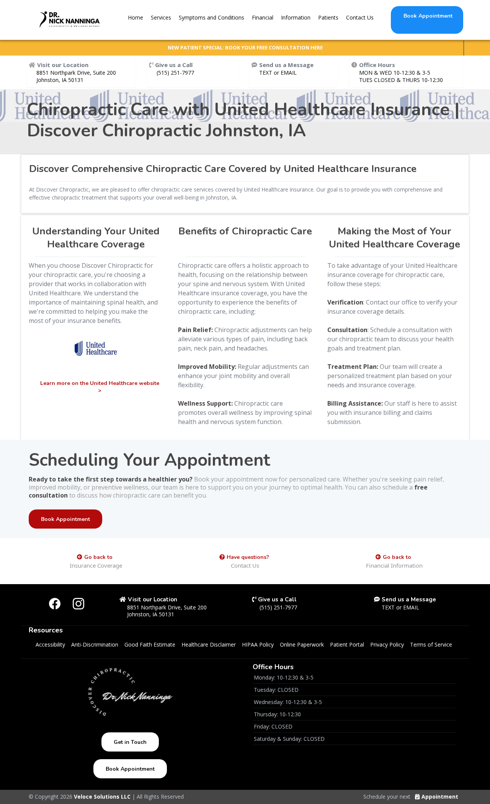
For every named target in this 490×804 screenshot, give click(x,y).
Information (295, 17)
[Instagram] (78, 604)
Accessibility (50, 644)
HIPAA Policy (258, 644)
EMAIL (289, 72)
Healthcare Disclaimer (208, 644)
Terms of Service (431, 644)
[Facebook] (55, 604)
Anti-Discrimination (94, 644)
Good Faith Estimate (149, 644)
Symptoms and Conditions (211, 17)
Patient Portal (347, 644)
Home (135, 17)
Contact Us (360, 17)
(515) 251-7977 (175, 72)
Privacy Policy (387, 644)
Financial (262, 17)
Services (161, 17)
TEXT (266, 72)
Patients (328, 17)
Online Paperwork (302, 644)
